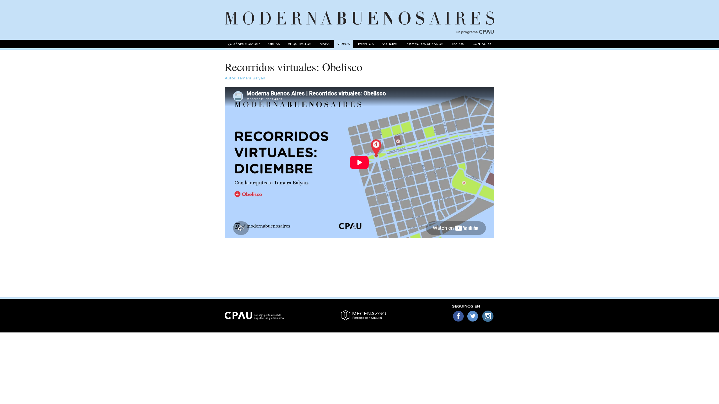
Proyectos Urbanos (424, 44)
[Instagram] (488, 316)
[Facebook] (458, 316)
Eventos (366, 44)
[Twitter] (473, 316)
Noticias (389, 44)
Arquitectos (299, 44)
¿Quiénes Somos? (244, 44)
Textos (457, 44)
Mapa (324, 44)
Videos (343, 44)
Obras (274, 44)
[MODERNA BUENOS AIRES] (359, 11)
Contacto (481, 44)
